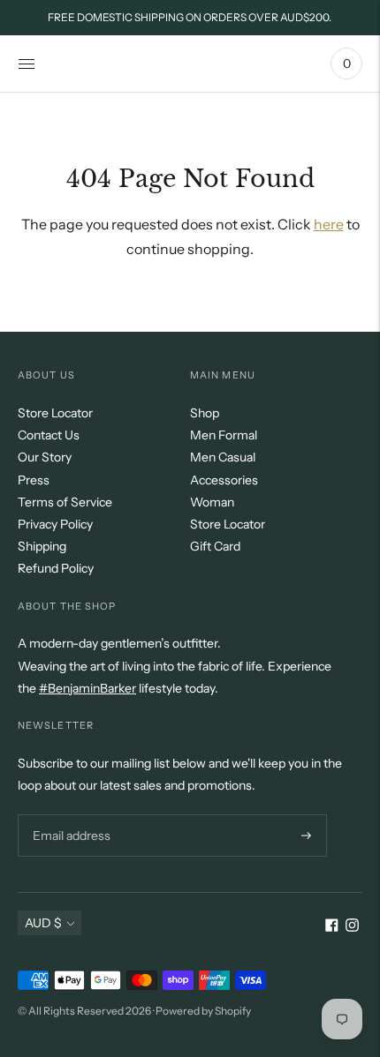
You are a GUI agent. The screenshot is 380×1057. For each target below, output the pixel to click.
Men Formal (223, 435)
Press (33, 480)
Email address (69, 814)
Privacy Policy (55, 524)
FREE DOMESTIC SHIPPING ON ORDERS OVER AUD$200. (189, 17)
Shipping (42, 546)
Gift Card (215, 546)
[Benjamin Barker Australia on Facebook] (331, 927)
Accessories (224, 480)
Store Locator (55, 413)
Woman (212, 502)
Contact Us (49, 435)
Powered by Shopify (203, 1010)
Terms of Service (65, 502)
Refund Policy (56, 568)
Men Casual (222, 457)
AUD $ (43, 923)
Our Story (45, 457)
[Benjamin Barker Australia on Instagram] (352, 927)
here (329, 224)
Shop (204, 413)
